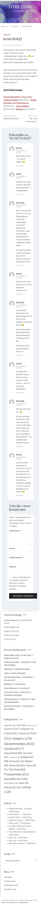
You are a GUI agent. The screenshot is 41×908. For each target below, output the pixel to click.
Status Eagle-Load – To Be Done (17, 655)
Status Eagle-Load (11, 627)
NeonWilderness (10, 688)
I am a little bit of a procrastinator (22, 832)
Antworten (19, 165)
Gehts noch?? (14, 823)
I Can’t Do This (10, 639)
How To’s (12, 837)
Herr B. (19, 148)
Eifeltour (20, 109)
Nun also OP (20, 684)
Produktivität (16, 774)
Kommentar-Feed (11, 885)
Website (12, 567)
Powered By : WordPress (17, 902)
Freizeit (10, 733)
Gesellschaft (14, 748)
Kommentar (14, 531)
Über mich (12, 840)
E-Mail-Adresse (16, 557)
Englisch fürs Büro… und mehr (20, 808)
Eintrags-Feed (9, 881)
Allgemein (7, 35)
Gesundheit (13, 753)
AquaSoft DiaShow (11, 119)
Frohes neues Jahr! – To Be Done (17, 662)
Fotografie (27, 729)
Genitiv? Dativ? (15, 817)
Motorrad (17, 765)
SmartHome (11, 783)
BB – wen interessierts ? (32, 120)
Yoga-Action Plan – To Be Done (16, 692)
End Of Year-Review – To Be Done (18, 706)
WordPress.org (10, 889)
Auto (21, 725)
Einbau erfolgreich (22, 669)
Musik (31, 765)
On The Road (15, 769)
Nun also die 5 (9, 680)
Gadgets (22, 738)
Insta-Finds (14, 757)
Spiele (24, 783)
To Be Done (20, 7)
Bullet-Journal (32, 725)
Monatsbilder (9, 709)
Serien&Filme (16, 779)
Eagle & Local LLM (11, 631)
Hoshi (18, 174)
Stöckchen (12, 787)
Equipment (11, 729)
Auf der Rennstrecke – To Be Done (18, 677)
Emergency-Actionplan (13, 695)
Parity (4, 902)
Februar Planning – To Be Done (16, 699)
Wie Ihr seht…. (14, 814)
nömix (6, 673)
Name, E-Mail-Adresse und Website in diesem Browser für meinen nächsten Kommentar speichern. (19, 583)
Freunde (24, 733)
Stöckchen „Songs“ (16, 820)
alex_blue (20, 202)
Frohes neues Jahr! (11, 635)
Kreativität (16, 761)
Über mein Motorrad (16, 843)
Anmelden (8, 877)
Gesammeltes (19, 744)
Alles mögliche (22, 106)
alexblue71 (19, 45)
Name (12, 548)
